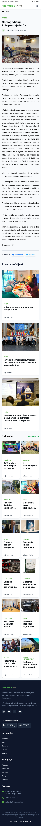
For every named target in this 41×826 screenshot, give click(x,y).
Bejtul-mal (5, 769)
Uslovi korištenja (26, 821)
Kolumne (5, 772)
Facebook (19, 255)
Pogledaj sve (33, 436)
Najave (26, 539)
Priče (4, 18)
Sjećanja (5, 780)
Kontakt (35, 2)
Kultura (4, 750)
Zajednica (8, 579)
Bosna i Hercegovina (28, 658)
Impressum (13, 821)
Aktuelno (5, 765)
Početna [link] (8, 11)
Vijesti (4, 742)
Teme (4, 776)
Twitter (32, 255)
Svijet (6, 539)
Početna (5, 739)
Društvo (7, 460)
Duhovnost (28, 460)
